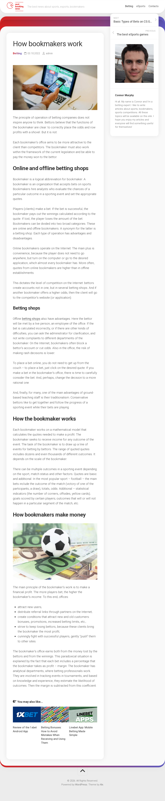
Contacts (154, 6)
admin (49, 53)
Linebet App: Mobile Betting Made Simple (81, 731)
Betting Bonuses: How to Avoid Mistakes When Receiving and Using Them (53, 735)
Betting (129, 6)
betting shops (31, 319)
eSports (140, 6)
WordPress (81, 784)
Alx (101, 784)
